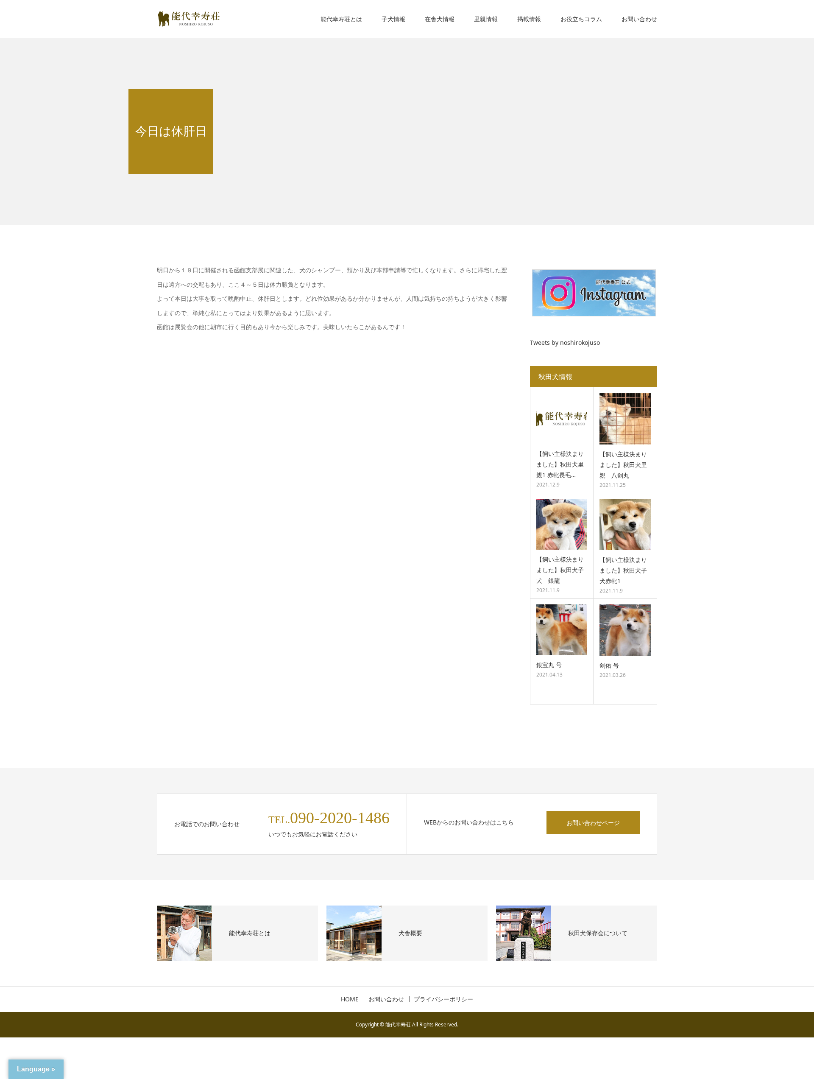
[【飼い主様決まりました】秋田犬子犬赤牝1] (625, 524)
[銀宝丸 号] (561, 629)
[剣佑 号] (625, 630)
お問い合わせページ (593, 823)
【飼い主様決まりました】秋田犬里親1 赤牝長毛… (560, 464)
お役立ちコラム (581, 19)
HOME (350, 999)
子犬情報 (393, 19)
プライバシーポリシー (443, 999)
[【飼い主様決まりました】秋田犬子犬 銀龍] (561, 524)
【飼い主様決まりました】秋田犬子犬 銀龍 (560, 569)
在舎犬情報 (439, 19)
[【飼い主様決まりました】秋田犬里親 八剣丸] (625, 418)
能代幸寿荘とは (341, 19)
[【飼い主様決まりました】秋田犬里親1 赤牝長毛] (561, 418)
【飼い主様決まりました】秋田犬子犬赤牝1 (623, 570)
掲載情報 (529, 19)
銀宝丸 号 (549, 665)
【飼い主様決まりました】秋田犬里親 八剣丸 (623, 464)
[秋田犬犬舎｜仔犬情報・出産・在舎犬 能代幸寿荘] (188, 19)
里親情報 (486, 19)
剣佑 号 (609, 665)
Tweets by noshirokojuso (565, 342)
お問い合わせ (639, 19)
